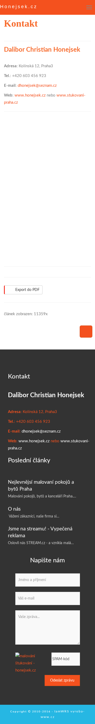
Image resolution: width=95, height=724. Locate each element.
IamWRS (61, 711)
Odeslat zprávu (62, 680)
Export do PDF (27, 290)
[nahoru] (86, 331)
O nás (14, 509)
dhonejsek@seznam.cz (37, 86)
